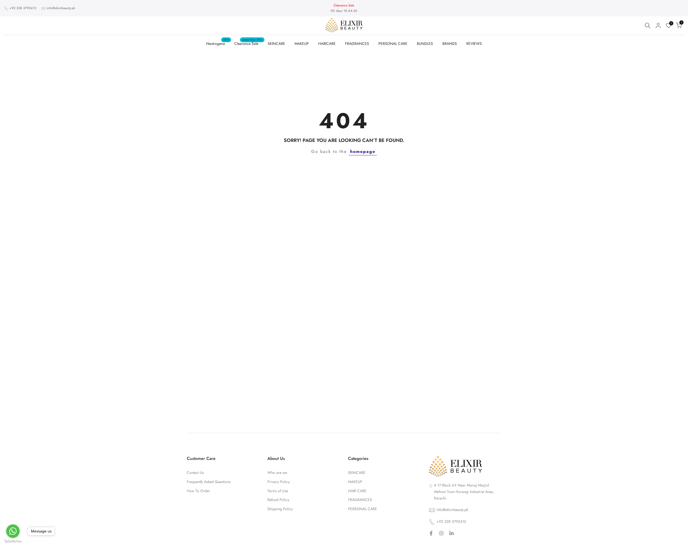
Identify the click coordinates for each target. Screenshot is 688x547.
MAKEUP (302, 43)
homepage (362, 151)
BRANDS (449, 43)
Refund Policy (278, 500)
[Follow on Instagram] (441, 534)
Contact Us (195, 472)
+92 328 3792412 (22, 8)
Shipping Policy (280, 509)
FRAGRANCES (357, 43)
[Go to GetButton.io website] (13, 541)
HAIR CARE (357, 491)
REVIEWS (474, 43)
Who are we (277, 472)
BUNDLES (425, 43)
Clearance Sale (248, 43)
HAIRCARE (327, 43)
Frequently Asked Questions (209, 481)
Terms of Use (277, 491)
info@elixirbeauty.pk (61, 8)
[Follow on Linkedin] (451, 534)
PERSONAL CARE (392, 43)
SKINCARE (276, 43)
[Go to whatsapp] (13, 531)
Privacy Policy (278, 481)
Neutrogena (217, 43)
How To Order (198, 491)
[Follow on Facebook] (431, 534)
